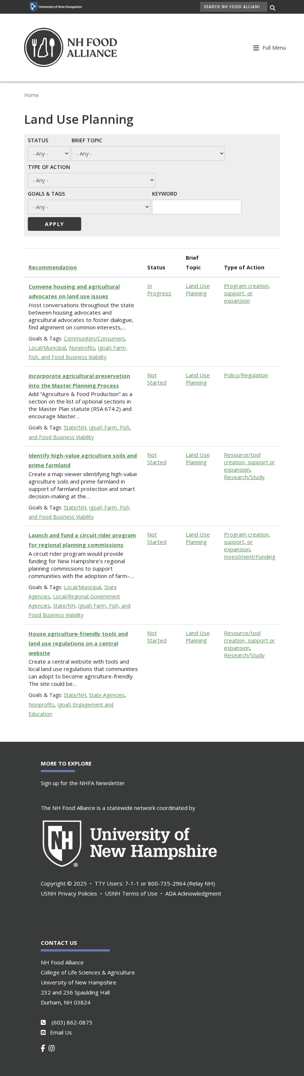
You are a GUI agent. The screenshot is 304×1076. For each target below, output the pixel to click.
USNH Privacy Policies (69, 893)
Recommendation (53, 267)
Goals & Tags (46, 193)
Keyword (164, 193)
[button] (274, 47)
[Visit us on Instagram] (53, 1048)
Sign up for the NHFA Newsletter (83, 783)
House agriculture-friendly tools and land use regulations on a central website (78, 643)
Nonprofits (82, 347)
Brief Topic (87, 140)
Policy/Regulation (246, 375)
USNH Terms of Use (131, 893)
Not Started (156, 378)
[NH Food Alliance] (80, 47)
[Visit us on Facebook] (45, 1048)
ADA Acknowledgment (193, 893)
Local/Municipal (47, 347)
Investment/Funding (249, 556)
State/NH (75, 427)
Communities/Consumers (94, 338)
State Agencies (107, 694)
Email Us (61, 1032)
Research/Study (244, 477)
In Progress (159, 289)
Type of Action (49, 166)
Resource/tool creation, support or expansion (249, 462)
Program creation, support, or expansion (247, 293)
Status (38, 140)
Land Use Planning (198, 289)
